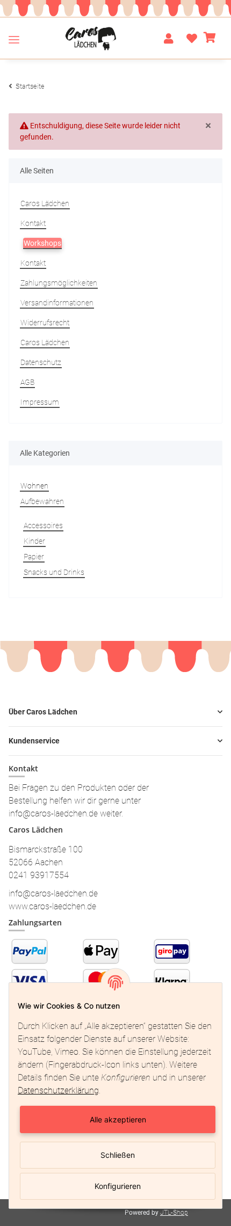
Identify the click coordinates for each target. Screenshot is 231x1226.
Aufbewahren (42, 501)
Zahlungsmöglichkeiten (58, 283)
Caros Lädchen (44, 203)
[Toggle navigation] (14, 39)
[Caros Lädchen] (91, 38)
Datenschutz (40, 362)
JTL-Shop (174, 1212)
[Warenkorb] (209, 38)
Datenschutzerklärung (58, 1090)
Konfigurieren (118, 1186)
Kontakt (33, 223)
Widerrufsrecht (44, 322)
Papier (34, 556)
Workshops (42, 243)
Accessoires (43, 525)
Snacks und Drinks (54, 572)
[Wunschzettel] (188, 38)
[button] (168, 38)
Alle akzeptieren (118, 1119)
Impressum (39, 402)
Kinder (34, 541)
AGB (27, 382)
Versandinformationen (56, 302)
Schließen (117, 1154)
